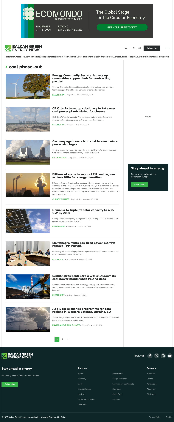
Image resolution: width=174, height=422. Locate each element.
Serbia (69, 295)
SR (139, 48)
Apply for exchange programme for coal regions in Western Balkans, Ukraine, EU (81, 310)
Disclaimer (151, 394)
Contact (150, 379)
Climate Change (60, 199)
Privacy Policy (155, 417)
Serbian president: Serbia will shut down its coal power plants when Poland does (84, 277)
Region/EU (71, 95)
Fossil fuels (121, 57)
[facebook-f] (150, 355)
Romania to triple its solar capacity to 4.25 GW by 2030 (83, 212)
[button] (126, 48)
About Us (151, 389)
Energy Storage (90, 57)
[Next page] (68, 339)
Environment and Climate (68, 57)
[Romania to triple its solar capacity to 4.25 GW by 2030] (28, 221)
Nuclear (112, 57)
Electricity (29, 57)
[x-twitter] (156, 355)
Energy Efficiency (43, 57)
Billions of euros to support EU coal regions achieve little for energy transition (83, 176)
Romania (70, 125)
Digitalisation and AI (140, 57)
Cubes (63, 417)
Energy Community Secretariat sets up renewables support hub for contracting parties (81, 78)
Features (154, 57)
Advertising (151, 384)
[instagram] (163, 355)
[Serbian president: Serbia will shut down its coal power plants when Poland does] (28, 286)
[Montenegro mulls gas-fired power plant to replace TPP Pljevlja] (28, 253)
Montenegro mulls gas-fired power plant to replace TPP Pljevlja (83, 244)
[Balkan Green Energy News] (23, 48)
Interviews (164, 57)
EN (134, 48)
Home (7, 57)
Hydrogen (103, 57)
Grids (53, 57)
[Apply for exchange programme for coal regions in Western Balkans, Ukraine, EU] (28, 319)
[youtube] (170, 355)
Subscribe (152, 48)
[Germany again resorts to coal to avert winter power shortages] (28, 152)
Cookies (169, 417)
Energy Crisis (59, 158)
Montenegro (71, 259)
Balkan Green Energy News (20, 417)
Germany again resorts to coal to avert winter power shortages (85, 143)
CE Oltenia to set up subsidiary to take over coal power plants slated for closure (83, 110)
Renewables (15, 57)
